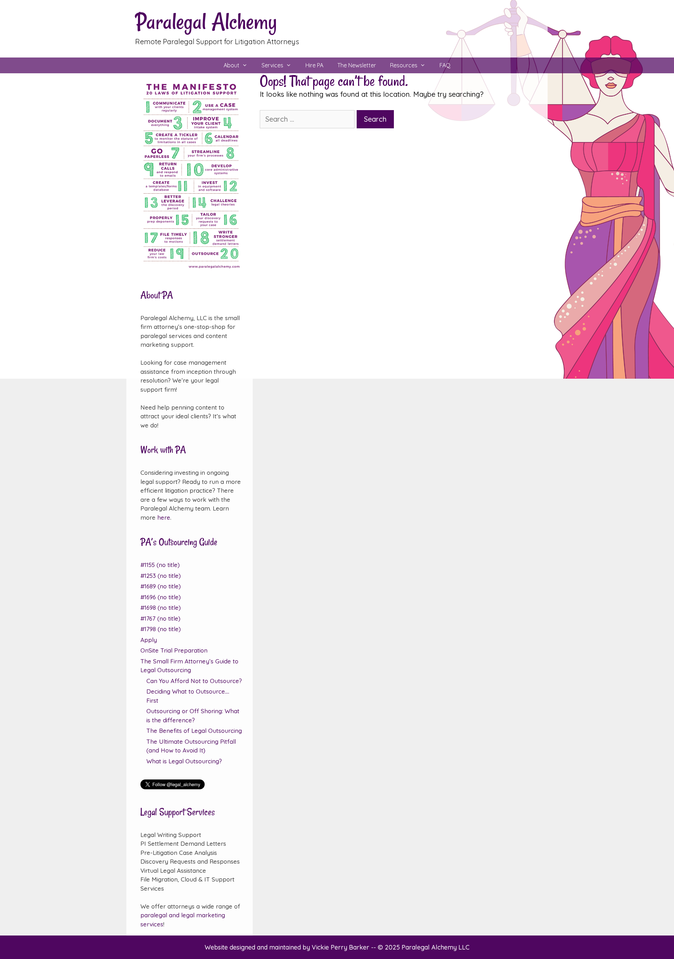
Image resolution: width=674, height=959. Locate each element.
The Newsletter (356, 65)
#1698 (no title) (160, 607)
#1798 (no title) (160, 629)
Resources (403, 65)
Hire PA (314, 65)
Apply (148, 639)
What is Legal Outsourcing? (184, 761)
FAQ (445, 65)
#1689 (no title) (160, 586)
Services (272, 65)
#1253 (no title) (160, 575)
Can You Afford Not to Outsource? (194, 680)
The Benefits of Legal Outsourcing (194, 730)
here (163, 517)
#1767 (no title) (160, 618)
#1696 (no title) (160, 597)
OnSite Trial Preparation (173, 650)
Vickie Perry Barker (341, 947)
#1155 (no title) (160, 564)
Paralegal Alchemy (206, 21)
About (231, 65)
